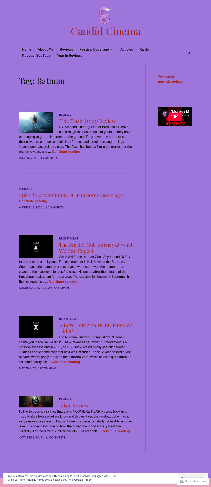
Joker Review (74, 405)
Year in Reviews (69, 55)
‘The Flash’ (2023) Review (87, 120)
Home (26, 49)
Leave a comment (58, 287)
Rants (144, 49)
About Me (45, 49)
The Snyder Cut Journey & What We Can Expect (96, 247)
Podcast (25, 189)
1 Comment (49, 158)
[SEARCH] (189, 53)
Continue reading (66, 151)
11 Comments (55, 437)
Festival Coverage (94, 49)
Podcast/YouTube (36, 55)
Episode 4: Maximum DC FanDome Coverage (71, 195)
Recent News (68, 238)
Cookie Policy (82, 479)
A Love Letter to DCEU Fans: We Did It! (96, 328)
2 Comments (54, 207)
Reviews (66, 49)
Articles (126, 49)
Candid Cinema (106, 30)
